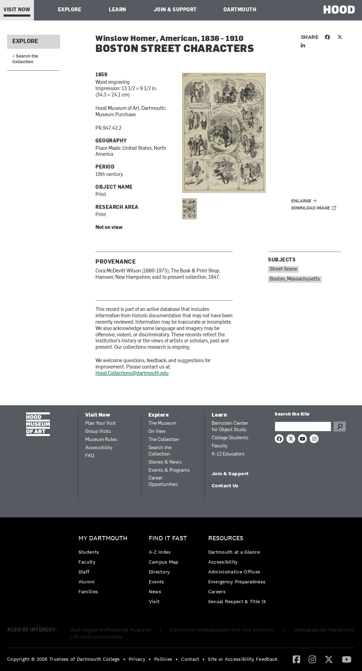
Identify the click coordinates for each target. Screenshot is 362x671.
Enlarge (301, 201)
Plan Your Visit (100, 423)
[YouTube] (346, 659)
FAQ (89, 456)
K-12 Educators (228, 454)
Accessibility (98, 448)
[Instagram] (312, 659)
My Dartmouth (103, 538)
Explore (70, 10)
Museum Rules (101, 439)
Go (340, 426)
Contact (190, 659)
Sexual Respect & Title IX (237, 601)
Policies (163, 659)
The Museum (162, 423)
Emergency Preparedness (237, 581)
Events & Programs (169, 470)
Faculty (220, 446)
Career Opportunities (163, 481)
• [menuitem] (124, 659)
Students (88, 552)
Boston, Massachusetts (295, 279)
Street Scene (283, 269)
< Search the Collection (25, 59)
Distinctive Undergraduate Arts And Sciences (222, 629)
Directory (159, 572)
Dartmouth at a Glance (234, 552)
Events (156, 581)
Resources (225, 538)
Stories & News (165, 462)
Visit (154, 601)
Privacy (137, 659)
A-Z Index (160, 552)
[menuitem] (104, 566)
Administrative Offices (234, 572)
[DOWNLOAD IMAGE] (261, 133)
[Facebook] (296, 659)
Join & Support (175, 10)
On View (157, 431)
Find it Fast (168, 538)
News (155, 591)
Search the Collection (159, 451)
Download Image (310, 208)
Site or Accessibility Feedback (243, 659)
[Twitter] (329, 659)
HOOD (339, 9)
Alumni (86, 581)
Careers (217, 591)
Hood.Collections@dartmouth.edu (132, 373)
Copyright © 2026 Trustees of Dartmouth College (63, 659)
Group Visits (98, 431)
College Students (230, 438)
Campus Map (164, 562)
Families (88, 591)
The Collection (163, 439)
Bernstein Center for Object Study (230, 426)
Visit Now (17, 10)
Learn (117, 10)
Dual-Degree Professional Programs (111, 629)
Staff (84, 572)
